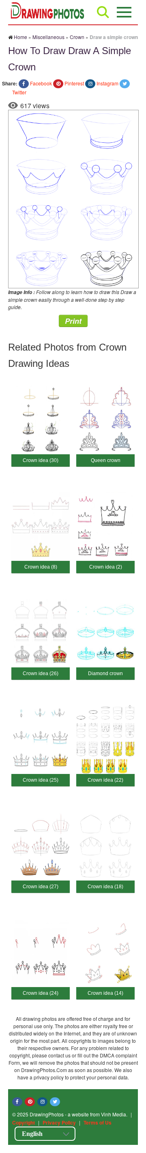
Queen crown (105, 460)
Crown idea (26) (40, 673)
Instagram (107, 83)
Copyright (23, 1122)
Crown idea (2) (105, 567)
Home (20, 36)
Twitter (19, 92)
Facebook (41, 83)
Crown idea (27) (40, 886)
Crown (77, 36)
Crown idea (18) (105, 886)
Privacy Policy (59, 1122)
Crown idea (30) (40, 460)
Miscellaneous (48, 36)
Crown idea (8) (40, 567)
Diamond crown (105, 673)
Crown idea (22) (105, 780)
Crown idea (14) (105, 993)
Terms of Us (98, 1122)
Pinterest (74, 83)
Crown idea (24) (40, 993)
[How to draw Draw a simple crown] (73, 198)
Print (73, 321)
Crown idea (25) (40, 780)
